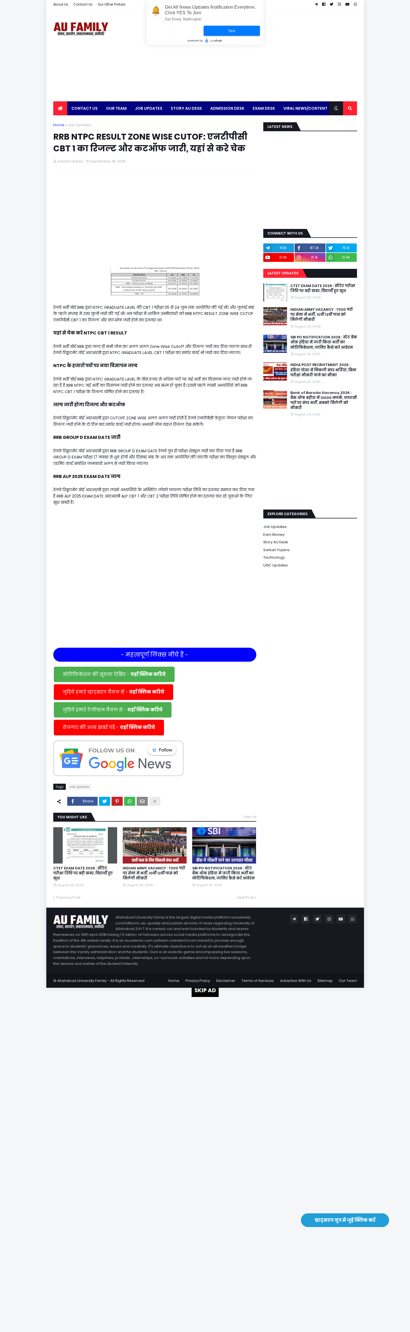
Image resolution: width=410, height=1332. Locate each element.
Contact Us (83, 4)
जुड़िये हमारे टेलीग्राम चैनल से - (113, 710)
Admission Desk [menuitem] (227, 108)
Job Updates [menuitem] (148, 108)
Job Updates (79, 125)
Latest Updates (282, 273)
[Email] (142, 801)
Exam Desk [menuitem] (264, 108)
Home (58, 125)
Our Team (348, 980)
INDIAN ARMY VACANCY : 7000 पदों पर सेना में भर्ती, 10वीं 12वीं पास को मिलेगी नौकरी (154, 873)
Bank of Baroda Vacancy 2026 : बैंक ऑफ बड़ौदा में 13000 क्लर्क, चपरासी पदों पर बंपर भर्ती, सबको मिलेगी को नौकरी (323, 400)
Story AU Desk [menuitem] (186, 108)
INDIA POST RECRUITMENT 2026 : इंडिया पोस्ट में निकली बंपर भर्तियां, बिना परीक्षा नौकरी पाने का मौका (323, 369)
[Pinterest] (117, 801)
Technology (274, 557)
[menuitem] (60, 108)
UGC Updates (275, 565)
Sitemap (325, 980)
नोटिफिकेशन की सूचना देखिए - (114, 674)
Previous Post (68, 897)
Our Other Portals (112, 4)
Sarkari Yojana (276, 550)
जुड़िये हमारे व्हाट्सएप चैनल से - (113, 692)
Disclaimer (225, 980)
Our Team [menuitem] (116, 108)
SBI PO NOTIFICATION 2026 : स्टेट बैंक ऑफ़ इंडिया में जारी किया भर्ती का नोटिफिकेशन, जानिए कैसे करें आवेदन (223, 873)
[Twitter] (104, 801)
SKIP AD (205, 990)
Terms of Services (258, 980)
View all (249, 816)
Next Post (245, 897)
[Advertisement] (255, 55)
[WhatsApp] (129, 801)
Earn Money (273, 534)
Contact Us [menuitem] (84, 108)
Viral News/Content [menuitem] (305, 108)
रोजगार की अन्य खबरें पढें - (109, 727)
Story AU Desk (275, 542)
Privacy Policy (197, 980)
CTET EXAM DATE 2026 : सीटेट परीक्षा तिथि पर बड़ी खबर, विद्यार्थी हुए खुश (83, 873)
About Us (60, 4)
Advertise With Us (295, 980)
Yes (231, 30)
